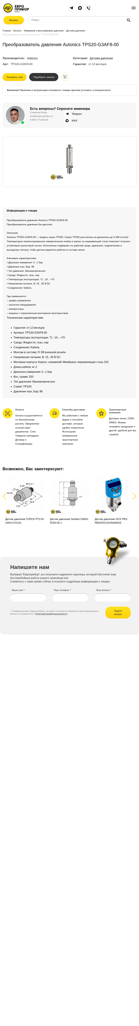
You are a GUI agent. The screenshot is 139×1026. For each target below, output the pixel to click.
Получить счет (15, 77)
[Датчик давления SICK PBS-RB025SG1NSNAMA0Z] (114, 500)
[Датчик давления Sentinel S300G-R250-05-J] (69, 500)
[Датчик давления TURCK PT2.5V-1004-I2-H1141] (25, 500)
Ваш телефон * (62, 590)
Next (134, 496)
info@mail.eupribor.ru (41, 116)
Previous (6, 496)
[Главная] (16, 7)
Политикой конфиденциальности (51, 614)
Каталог (13, 20)
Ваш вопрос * (103, 590)
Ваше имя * (18, 590)
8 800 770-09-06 (39, 119)
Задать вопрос (118, 612)
